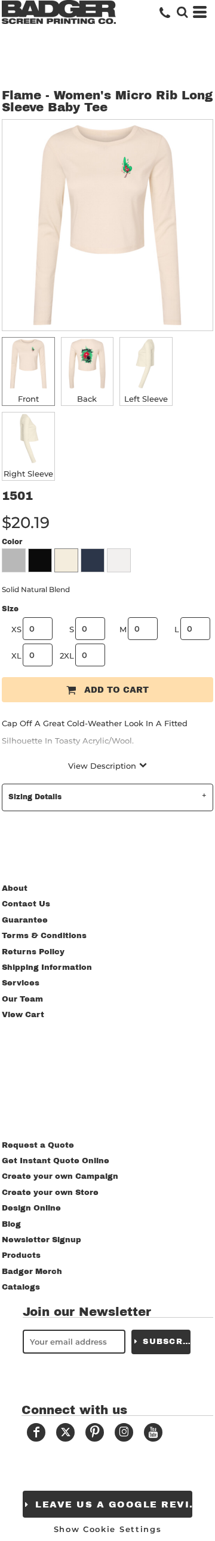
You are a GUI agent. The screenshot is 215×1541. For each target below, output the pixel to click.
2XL (67, 655)
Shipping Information (47, 967)
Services (20, 983)
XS (16, 629)
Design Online (31, 1208)
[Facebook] (36, 1432)
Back (87, 399)
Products (21, 1255)
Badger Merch (32, 1271)
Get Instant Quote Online (55, 1161)
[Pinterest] (94, 1432)
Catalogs (21, 1287)
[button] (182, 12)
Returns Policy (33, 952)
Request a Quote (38, 1145)
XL (16, 655)
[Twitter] (65, 1432)
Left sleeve (146, 399)
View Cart (23, 1015)
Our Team (22, 999)
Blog (11, 1224)
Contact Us (26, 904)
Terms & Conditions (44, 936)
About (14, 888)
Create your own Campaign (60, 1176)
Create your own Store (50, 1192)
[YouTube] (153, 1432)
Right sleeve (28, 473)
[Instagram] (124, 1432)
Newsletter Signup (41, 1240)
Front (28, 399)
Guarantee (25, 920)
